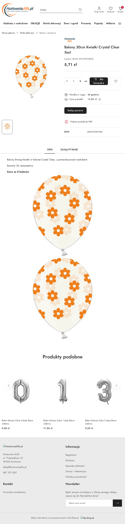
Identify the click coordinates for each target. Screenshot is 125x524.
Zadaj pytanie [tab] (69, 149)
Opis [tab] (50, 149)
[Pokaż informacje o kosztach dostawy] (99, 99)
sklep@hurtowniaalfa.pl (15, 467)
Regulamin (71, 455)
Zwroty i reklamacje (76, 471)
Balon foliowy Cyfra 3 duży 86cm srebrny (101, 422)
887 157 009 (10, 472)
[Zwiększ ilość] (80, 81)
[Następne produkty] (116, 386)
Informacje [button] (73, 446)
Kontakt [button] (8, 484)
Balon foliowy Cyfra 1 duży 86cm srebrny (59, 422)
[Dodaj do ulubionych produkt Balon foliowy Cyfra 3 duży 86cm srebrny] (119, 369)
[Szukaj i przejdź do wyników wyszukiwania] (80, 10)
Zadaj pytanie (75, 110)
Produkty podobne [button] (62, 356)
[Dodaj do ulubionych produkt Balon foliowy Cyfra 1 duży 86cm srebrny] (78, 369)
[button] (119, 23)
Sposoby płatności (75, 466)
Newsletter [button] (73, 484)
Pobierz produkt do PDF (81, 121)
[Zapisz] (117, 503)
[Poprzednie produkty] (8, 386)
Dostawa (70, 460)
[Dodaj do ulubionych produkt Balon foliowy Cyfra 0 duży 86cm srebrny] (36, 369)
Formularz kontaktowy (14, 492)
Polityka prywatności (76, 477)
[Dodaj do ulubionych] (116, 81)
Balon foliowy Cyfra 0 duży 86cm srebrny (17, 422)
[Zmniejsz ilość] (66, 81)
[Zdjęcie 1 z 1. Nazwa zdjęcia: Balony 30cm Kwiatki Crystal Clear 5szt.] (7, 127)
